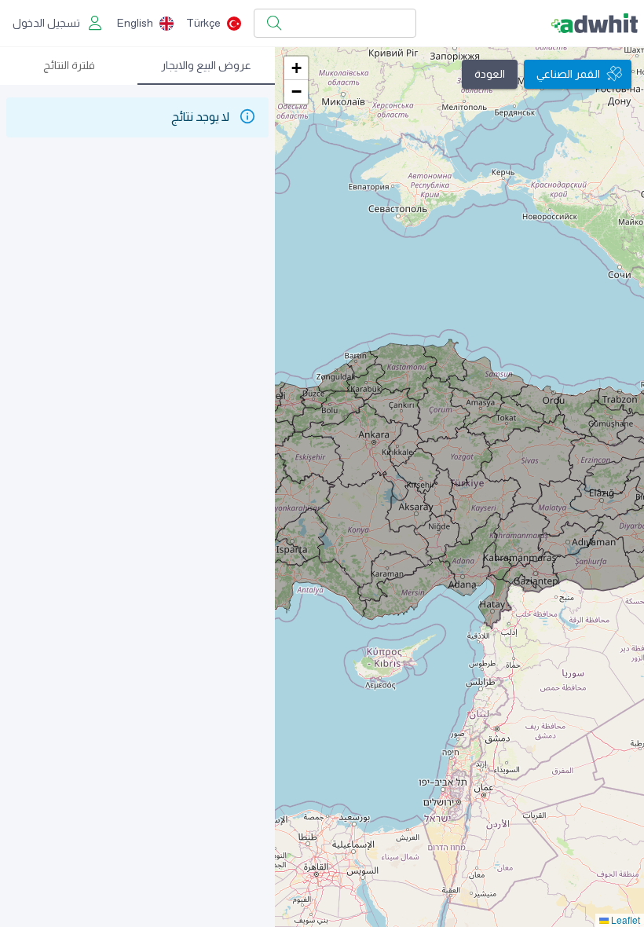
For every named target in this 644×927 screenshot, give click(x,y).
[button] (296, 68)
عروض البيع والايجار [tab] (206, 65)
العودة (489, 74)
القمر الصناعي (568, 74)
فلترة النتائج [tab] (69, 65)
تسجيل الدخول (46, 22)
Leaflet (624, 919)
